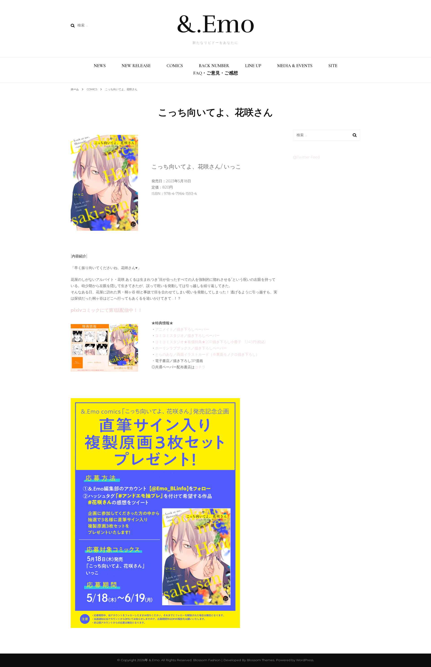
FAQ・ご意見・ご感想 (215, 73)
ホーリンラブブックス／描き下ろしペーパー (191, 348)
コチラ (200, 367)
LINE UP (253, 65)
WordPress (304, 660)
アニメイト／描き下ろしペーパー (182, 329)
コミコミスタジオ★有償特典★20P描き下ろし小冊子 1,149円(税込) (210, 342)
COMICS (175, 65)
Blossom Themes (260, 660)
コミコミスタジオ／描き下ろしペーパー (187, 336)
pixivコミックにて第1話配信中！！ (106, 310)
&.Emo (215, 24)
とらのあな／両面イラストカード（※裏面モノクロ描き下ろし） (207, 354)
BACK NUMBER (214, 65)
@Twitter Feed (306, 157)
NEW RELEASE (136, 65)
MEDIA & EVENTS (294, 65)
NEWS (100, 65)
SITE (332, 65)
